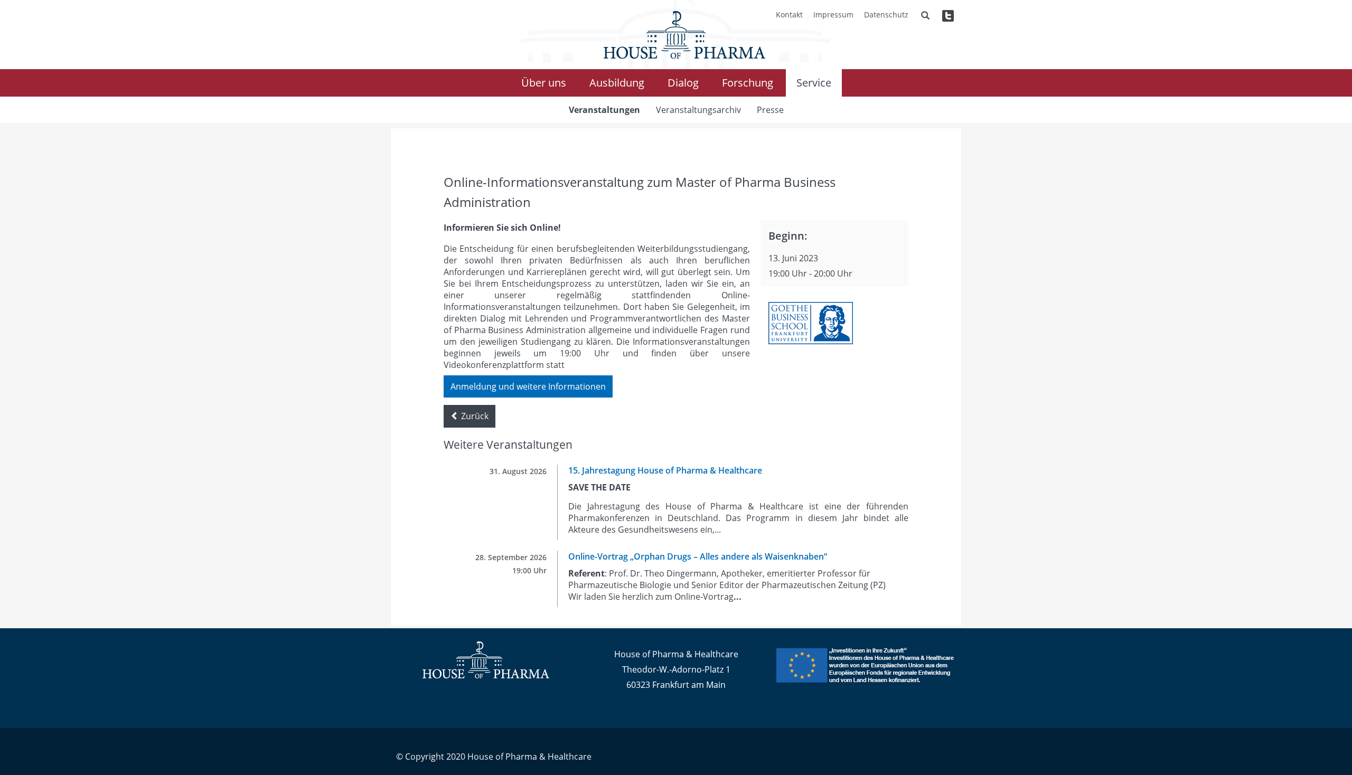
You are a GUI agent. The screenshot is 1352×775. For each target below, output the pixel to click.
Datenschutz (886, 15)
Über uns (543, 82)
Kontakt (789, 15)
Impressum (833, 15)
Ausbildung (616, 82)
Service (813, 82)
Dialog (683, 82)
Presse (770, 110)
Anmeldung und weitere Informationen (528, 386)
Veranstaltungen (604, 110)
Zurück (474, 416)
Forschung (747, 82)
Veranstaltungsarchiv (698, 110)
